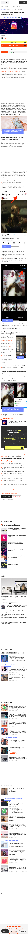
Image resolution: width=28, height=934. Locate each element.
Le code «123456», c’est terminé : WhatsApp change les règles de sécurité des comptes (17, 707)
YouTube (10, 340)
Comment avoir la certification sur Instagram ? (13, 473)
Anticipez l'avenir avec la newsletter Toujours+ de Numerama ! (17, 529)
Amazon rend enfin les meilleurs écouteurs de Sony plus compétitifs (18, 758)
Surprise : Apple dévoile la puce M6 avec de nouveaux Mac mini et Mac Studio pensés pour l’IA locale (17, 715)
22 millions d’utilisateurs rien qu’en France (12, 70)
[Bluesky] (20, 929)
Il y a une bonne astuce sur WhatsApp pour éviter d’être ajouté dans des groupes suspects (17, 811)
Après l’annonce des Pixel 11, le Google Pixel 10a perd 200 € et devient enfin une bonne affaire (17, 659)
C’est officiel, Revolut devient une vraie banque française (12, 615)
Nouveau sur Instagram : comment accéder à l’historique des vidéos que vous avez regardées (13, 464)
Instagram (9, 67)
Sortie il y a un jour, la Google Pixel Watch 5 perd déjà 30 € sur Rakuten (18, 826)
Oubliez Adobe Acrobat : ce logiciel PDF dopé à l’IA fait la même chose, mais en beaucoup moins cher (13, 597)
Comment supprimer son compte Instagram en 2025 (16, 563)
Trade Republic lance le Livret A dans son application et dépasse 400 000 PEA (17, 606)
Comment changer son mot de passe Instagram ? (13, 476)
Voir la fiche (12, 752)
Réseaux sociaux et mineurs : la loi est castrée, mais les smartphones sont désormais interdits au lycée (17, 731)
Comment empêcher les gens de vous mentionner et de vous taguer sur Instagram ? (14, 485)
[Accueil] (3, 2)
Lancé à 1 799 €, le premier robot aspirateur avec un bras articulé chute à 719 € (17, 819)
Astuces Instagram (8, 461)
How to (4, 499)
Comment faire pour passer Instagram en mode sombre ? (15, 542)
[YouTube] (5, 929)
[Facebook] (14, 929)
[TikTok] (7, 929)
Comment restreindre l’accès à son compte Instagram (16, 556)
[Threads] (22, 929)
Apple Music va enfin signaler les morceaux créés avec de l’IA (17, 860)
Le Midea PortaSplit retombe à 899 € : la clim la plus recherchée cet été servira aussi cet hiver (17, 845)
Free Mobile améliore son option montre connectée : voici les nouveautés (17, 853)
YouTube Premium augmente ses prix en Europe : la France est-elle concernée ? (17, 835)
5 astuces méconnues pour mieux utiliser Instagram (17, 422)
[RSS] (18, 929)
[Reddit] (16, 929)
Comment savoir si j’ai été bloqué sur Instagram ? (14, 471)
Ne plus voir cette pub (6, 521)
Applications (18, 9)
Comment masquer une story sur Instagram (12, 478)
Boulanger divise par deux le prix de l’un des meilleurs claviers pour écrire (18, 677)
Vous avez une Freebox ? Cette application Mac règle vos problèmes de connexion (14, 618)
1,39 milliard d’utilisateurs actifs (8, 70)
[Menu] (7, 2)
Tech (3, 9)
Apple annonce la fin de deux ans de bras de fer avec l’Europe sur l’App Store (13, 611)
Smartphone (10, 9)
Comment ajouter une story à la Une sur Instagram (17, 536)
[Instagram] (12, 929)
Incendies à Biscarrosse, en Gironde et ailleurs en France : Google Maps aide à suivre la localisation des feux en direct (13, 622)
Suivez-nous (4, 52)
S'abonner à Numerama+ (13, 448)
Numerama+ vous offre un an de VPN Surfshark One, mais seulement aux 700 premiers (18, 803)
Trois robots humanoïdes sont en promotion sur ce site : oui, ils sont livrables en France (17, 723)
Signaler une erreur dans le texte (9, 493)
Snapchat (8, 339)
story (10, 346)
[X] (10, 929)
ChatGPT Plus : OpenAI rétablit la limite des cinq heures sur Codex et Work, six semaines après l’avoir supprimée (18, 669)
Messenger (3, 340)
